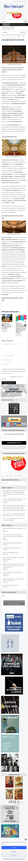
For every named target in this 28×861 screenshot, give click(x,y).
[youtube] (20, 1)
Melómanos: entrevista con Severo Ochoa (11, 547)
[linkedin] (22, 1)
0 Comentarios (5, 330)
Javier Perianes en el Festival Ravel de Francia (12, 543)
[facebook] (12, 1)
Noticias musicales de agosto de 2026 (10, 552)
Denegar (14, 851)
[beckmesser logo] (14, 3)
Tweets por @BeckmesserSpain (14, 602)
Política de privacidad (15, 858)
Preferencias (14, 855)
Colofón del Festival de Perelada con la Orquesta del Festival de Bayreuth (13, 494)
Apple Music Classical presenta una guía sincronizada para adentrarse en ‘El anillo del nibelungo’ (14, 500)
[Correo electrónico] (24, 475)
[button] (25, 839)
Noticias (23, 34)
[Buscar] (25, 22)
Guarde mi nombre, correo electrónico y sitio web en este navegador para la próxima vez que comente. (14, 371)
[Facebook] (2, 475)
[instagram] (17, 1)
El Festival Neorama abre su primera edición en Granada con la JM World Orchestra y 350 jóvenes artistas (13, 536)
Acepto (14, 847)
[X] (6, 475)
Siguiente (22, 32)
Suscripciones (14, 402)
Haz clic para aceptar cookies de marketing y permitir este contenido (14, 602)
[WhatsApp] (15, 475)
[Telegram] (19, 475)
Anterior (5, 32)
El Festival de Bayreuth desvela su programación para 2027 (6, 326)
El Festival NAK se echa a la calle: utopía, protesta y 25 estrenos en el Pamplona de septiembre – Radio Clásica (14, 507)
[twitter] (15, 1)
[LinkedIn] (11, 475)
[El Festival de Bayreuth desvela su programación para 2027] (7, 315)
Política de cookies (6, 858)
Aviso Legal (22, 858)
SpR (4, 34)
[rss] (25, 1)
